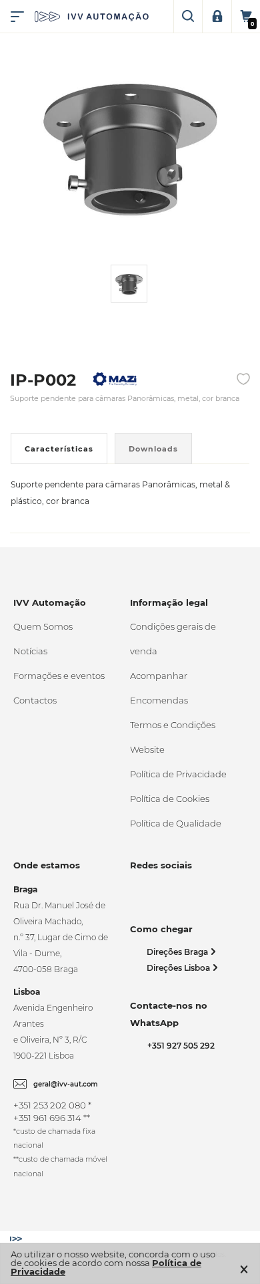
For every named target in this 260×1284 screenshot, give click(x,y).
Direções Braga (178, 952)
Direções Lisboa (179, 968)
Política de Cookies (169, 798)
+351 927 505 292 (179, 1046)
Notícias (30, 651)
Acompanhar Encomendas (159, 688)
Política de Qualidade (175, 823)
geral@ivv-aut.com (65, 1084)
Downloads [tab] (153, 448)
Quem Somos (43, 626)
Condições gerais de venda (173, 638)
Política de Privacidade (178, 774)
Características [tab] (59, 448)
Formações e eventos (59, 675)
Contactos (35, 700)
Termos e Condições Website (172, 737)
